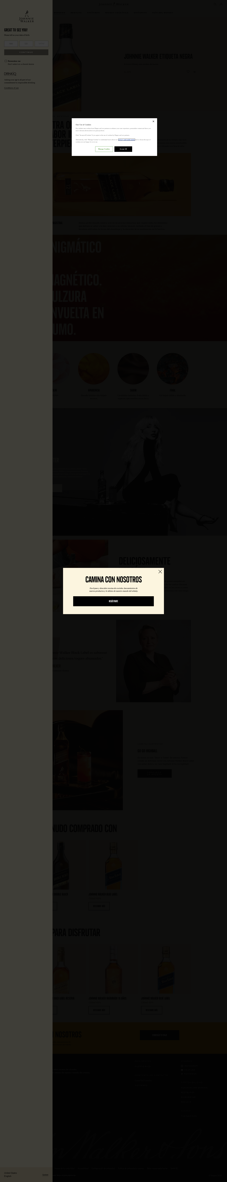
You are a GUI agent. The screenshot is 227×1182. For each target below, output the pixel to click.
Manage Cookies (104, 149)
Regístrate (113, 601)
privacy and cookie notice (126, 139)
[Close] (153, 121)
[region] (114, 137)
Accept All (123, 149)
